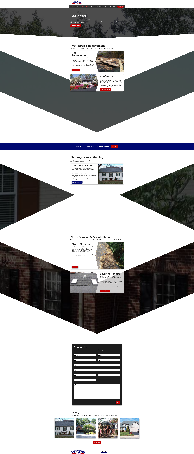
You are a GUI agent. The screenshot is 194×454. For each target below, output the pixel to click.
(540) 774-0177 (107, 1)
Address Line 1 (79, 365)
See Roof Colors (75, 69)
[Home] (76, 2)
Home (71, 6)
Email (77, 360)
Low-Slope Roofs (94, 6)
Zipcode (78, 379)
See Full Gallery (97, 442)
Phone (101, 360)
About (100, 6)
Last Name (102, 355)
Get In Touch (114, 146)
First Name (78, 355)
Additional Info (79, 384)
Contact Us (120, 6)
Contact (109, 6)
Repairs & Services (85, 6)
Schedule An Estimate (75, 25)
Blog (113, 6)
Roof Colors (77, 6)
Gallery (104, 6)
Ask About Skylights (105, 290)
